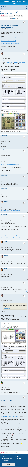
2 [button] (15, 18)
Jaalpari (5, 241)
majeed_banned (4, 135)
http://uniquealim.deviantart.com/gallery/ (10, 37)
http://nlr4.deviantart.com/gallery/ (8, 40)
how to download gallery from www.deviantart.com (10, 12)
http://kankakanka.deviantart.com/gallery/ (10, 43)
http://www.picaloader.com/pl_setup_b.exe (10, 210)
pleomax (2, 281)
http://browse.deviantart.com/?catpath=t (10, 416)
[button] (17, 18)
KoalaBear (6, 52)
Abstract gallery (23, 291)
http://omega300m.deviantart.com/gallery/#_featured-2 (13, 237)
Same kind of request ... (7, 400)
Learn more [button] (5, 460)
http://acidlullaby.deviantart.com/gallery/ (10, 164)
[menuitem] (4, 7)
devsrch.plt (4, 325)
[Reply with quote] (24, 22)
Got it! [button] (8, 464)
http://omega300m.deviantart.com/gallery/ (10, 235)
